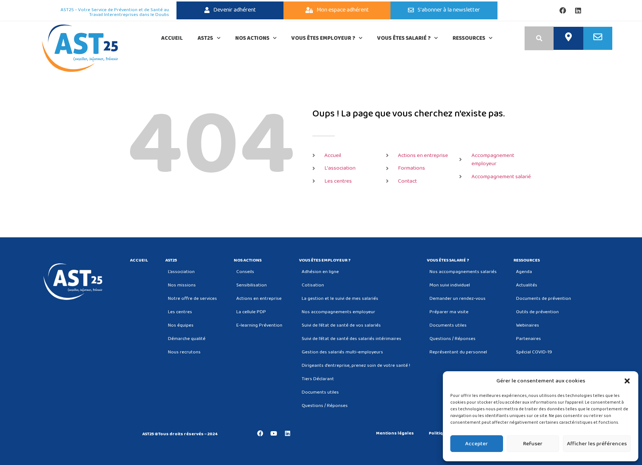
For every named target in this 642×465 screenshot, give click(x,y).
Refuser (532, 443)
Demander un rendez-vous (457, 298)
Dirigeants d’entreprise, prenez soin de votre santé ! (356, 365)
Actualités (526, 285)
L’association (181, 272)
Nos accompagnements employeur (338, 312)
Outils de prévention (537, 312)
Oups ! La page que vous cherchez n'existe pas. (408, 114)
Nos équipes (181, 325)
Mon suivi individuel (449, 285)
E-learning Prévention (259, 325)
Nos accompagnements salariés (463, 272)
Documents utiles (320, 392)
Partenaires (528, 339)
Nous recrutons (184, 352)
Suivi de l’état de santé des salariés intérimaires (351, 339)
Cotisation (313, 285)
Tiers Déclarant (318, 379)
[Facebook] (563, 10)
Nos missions (182, 285)
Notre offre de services (192, 298)
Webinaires (527, 325)
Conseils (245, 272)
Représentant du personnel (458, 352)
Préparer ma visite (448, 312)
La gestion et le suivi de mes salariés (340, 298)
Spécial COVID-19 (534, 352)
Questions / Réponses (325, 406)
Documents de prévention (543, 298)
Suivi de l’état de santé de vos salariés (341, 325)
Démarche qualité (186, 339)
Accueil (172, 38)
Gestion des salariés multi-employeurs (342, 352)
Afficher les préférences (597, 443)
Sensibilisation (251, 285)
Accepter (476, 443)
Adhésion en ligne (320, 272)
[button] (627, 381)
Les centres (180, 312)
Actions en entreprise (259, 298)
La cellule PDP (251, 312)
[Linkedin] (578, 10)
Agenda (524, 272)
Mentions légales (395, 433)
